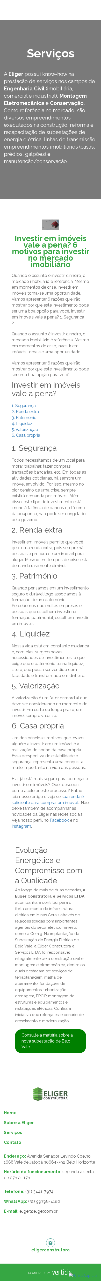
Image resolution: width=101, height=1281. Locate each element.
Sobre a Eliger (19, 1122)
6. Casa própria (26, 435)
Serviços (13, 1132)
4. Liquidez (22, 423)
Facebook (59, 820)
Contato (12, 1142)
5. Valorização (25, 429)
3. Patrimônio (24, 417)
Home (10, 1112)
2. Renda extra (25, 411)
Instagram (21, 826)
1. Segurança (24, 405)
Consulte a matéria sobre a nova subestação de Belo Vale (47, 1041)
